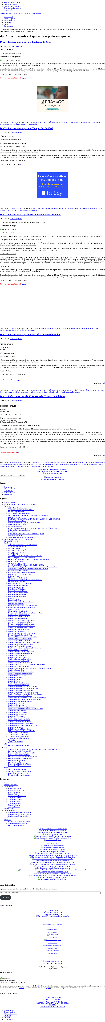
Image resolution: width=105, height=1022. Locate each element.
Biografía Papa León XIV (16, 511)
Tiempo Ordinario (14, 122)
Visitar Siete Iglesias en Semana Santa (20, 537)
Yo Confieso (12, 740)
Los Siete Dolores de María (17, 521)
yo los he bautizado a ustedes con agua (67, 392)
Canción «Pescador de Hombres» (19, 513)
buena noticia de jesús (80, 462)
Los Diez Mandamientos (16, 604)
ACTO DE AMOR (14, 548)
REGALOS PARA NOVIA (52, 999)
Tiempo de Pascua (14, 805)
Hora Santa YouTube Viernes (17, 596)
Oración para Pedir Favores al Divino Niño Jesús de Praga (27, 698)
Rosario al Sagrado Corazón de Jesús (20, 758)
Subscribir (5, 897)
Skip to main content (10, 4)
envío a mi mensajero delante (65, 464)
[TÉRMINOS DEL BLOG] (52, 912)
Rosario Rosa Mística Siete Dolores (19, 766)
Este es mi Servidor (18, 330)
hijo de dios (79, 464)
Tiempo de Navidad (15, 208)
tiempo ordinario (49, 392)
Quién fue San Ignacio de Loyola (19, 530)
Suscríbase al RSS (52, 943)
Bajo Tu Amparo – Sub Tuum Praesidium (21, 558)
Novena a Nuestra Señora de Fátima (20, 622)
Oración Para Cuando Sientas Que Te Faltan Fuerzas (25, 694)
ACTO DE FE (13, 554)
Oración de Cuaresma (15, 677)
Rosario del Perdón (14, 762)
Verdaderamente (30, 330)
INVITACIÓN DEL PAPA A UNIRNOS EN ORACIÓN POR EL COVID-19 (34, 519)
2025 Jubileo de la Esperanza (17, 508)
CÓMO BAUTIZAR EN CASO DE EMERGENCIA (26, 565)
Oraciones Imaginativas (15, 727)
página (48, 988)
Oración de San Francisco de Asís (19, 683)
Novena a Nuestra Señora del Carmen (20, 628)
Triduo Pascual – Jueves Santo (18, 733)
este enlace (40, 986)
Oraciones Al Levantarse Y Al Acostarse (21, 723)
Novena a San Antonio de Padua (18, 629)
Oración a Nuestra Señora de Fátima (20, 653)
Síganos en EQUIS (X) (52, 937)
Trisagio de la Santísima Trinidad (18, 738)
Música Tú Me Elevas (15, 526)
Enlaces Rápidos (9, 502)
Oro (5, 744)
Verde (6, 768)
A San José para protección (17, 546)
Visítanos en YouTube (52, 953)
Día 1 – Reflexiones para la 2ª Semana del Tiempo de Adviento (32, 396)
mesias (2, 466)
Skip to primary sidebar (11, 6)
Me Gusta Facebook (52, 932)
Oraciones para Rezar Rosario (18, 816)
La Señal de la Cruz (14, 600)
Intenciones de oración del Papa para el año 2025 (20, 504)
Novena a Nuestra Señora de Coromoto (21, 620)
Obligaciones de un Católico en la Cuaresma (18, 539)
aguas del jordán (36, 462)
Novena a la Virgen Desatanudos (19, 616)
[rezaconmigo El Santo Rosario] (52, 879)
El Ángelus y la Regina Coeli (17, 578)
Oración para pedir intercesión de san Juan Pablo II (24, 699)
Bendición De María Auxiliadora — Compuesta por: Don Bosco (29, 559)
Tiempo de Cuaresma (15, 799)
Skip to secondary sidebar (12, 8)
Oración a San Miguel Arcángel (18, 661)
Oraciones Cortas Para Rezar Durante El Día (22, 725)
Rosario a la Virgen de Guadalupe (19, 755)
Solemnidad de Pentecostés (17, 796)
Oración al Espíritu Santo (16, 670)
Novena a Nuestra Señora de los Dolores (21, 626)
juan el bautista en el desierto (93, 464)
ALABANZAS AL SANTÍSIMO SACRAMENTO (25, 556)
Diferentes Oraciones (11, 489)
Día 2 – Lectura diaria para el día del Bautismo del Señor (30, 334)
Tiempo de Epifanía (14, 801)
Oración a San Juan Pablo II (17, 655)
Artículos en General (11, 785)
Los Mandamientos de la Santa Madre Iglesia (22, 605)
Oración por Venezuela (15, 716)
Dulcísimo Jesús (13, 576)
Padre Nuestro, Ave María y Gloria (19, 729)
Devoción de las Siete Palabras (18, 570)
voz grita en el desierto (45, 466)
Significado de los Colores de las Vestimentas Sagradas (26, 534)
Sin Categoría (8, 818)
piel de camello (10, 466)
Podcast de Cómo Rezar (16, 790)
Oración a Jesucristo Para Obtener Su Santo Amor (24, 642)
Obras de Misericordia (11, 541)
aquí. (103, 455)
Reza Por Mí (12, 532)
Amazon (21, 988)
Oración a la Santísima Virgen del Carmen (21, 644)
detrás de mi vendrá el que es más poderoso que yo (46, 122)
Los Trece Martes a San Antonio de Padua (21, 607)
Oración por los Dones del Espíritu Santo (21, 707)
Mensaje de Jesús (13, 609)
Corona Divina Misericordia (17, 769)
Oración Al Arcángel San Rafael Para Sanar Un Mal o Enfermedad (29, 668)
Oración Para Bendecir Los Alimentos (20, 690)
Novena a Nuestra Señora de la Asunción (21, 624)
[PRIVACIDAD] (52, 910)
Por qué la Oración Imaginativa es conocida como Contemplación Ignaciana (32, 528)
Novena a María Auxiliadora (17, 618)
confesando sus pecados (14, 464)
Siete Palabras (8, 491)
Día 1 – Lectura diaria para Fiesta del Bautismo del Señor (30, 214)
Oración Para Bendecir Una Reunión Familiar (23, 692)
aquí (23, 78)
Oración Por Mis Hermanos (17, 710)
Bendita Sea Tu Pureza (15, 561)
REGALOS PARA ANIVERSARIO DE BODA (53, 1003)
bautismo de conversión (64, 462)
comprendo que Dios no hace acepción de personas (59, 328)
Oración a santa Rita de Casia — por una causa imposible (26, 664)
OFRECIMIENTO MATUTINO (19, 640)
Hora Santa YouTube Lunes (17, 589)
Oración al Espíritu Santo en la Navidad (21, 672)
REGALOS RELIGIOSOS (53, 997)
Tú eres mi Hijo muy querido (72, 122)
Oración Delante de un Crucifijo (18, 685)
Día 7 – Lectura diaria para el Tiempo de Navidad (26, 128)
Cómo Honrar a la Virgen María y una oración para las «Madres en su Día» (32, 567)
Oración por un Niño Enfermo (18, 714)
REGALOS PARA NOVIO (52, 1001)
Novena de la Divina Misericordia (19, 775)
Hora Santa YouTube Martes (17, 591)
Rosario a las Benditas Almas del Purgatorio (22, 756)
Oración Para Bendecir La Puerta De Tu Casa (23, 688)
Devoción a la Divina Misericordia (19, 773)
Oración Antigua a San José (17, 675)
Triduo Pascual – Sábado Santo (18, 734)
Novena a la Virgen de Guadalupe (19, 615)
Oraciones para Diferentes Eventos (19, 814)
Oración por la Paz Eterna (16, 703)
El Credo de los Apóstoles (16, 581)
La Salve (11, 598)
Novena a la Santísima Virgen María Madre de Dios (25, 613)
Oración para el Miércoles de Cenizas (20, 696)
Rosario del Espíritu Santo (16, 760)
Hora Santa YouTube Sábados (18, 594)
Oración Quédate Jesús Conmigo (19, 718)
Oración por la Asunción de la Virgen (20, 701)
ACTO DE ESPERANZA (17, 552)
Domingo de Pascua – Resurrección (19, 574)
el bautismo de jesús (69, 390)
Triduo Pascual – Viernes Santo (18, 736)
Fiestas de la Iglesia (14, 788)
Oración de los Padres (15, 679)
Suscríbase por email (52, 948)
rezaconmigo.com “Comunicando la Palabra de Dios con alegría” (21, 13)
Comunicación (9, 786)
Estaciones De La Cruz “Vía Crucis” (20, 583)
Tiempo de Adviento (15, 462)
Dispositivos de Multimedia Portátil (19, 821)
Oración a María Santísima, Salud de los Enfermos (24, 648)
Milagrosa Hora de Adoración (17, 611)
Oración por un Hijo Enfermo (17, 712)
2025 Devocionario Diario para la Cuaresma (22, 545)
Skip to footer (8, 10)
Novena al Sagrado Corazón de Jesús (20, 635)
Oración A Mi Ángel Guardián (18, 650)
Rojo (5, 747)
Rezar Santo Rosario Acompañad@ (19, 751)
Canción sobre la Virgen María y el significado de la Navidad (28, 515)
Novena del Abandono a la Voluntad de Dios (22, 637)
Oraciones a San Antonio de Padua (19, 721)
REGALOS (52, 1005)
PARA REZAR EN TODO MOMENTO (21, 731)
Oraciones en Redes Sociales (17, 823)
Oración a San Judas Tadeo (17, 657)
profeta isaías (20, 466)
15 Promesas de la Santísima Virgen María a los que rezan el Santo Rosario (32, 749)
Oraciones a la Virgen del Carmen (19, 720)
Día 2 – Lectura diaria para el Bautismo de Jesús (25, 42)
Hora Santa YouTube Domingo (18, 585)
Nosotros (7, 506)
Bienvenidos (8, 494)
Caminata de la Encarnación (17, 563)
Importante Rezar (9, 492)
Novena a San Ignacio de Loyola (19, 631)
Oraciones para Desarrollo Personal (19, 812)
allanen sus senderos (49, 462)
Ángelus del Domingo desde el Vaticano (21, 510)
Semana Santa (12, 794)
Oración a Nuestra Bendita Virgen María (21, 651)
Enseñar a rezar (9, 809)
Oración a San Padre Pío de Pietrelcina (20, 663)
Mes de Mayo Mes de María (17, 524)
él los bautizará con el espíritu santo (76, 208)
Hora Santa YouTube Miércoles (18, 593)
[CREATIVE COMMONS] (52, 914)
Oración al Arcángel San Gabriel (18, 666)
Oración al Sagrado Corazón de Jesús (20, 674)
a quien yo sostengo (36, 328)
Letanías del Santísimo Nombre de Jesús (21, 602)
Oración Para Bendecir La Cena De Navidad (22, 686)
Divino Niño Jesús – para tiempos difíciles (21, 572)
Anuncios (7, 783)
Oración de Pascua (14, 681)
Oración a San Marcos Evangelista (19, 659)
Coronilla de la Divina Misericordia (19, 771)
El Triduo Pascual (14, 517)
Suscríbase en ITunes (53, 927)
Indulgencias (8, 487)
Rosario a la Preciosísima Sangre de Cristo (22, 753)
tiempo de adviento (31, 466)
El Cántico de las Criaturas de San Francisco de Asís (25, 580)
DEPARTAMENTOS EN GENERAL (52, 1007)
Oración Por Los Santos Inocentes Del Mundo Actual (25, 709)
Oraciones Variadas (10, 810)
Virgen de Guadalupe (15, 535)
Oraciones (7, 543)
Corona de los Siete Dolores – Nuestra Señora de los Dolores (28, 569)
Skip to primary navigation (12, 2)
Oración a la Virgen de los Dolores (19, 646)
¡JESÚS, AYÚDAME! (15, 742)
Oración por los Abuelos (16, 705)
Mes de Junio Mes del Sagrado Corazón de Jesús (24, 523)
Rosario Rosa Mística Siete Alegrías (19, 764)
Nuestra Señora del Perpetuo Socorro (20, 639)
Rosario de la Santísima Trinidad (18, 745)
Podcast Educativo (14, 792)
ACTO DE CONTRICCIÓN (17, 550)
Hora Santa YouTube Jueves (17, 587)
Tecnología (7, 820)
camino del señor (93, 462)
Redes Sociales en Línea (16, 825)
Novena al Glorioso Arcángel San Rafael (21, 633)
